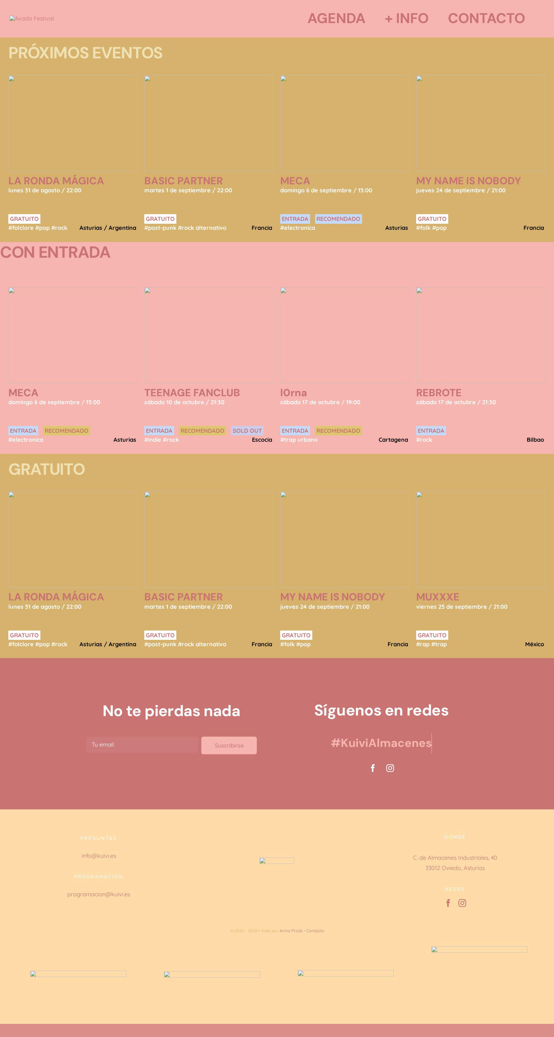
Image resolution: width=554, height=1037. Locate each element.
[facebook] (373, 768)
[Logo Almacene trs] (32, 18)
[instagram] (390, 768)
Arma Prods (291, 930)
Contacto (315, 930)
